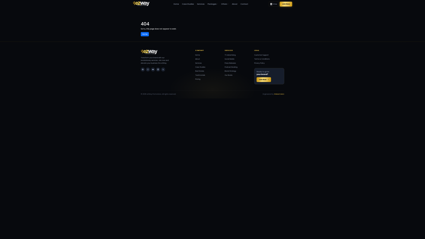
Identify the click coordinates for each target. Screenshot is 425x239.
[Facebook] (143, 69)
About (234, 4)
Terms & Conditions (262, 59)
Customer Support (261, 55)
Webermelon (279, 94)
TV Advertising (230, 55)
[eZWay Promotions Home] (141, 3)
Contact (244, 4)
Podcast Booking (231, 67)
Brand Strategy (230, 71)
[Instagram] (148, 69)
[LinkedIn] (158, 69)
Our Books (228, 75)
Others (224, 4)
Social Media (229, 59)
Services (201, 4)
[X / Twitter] (163, 69)
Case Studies (188, 4)
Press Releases (230, 63)
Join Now (286, 4)
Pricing (197, 79)
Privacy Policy (259, 63)
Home (176, 4)
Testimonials (200, 75)
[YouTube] (153, 69)
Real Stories (199, 71)
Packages (212, 4)
